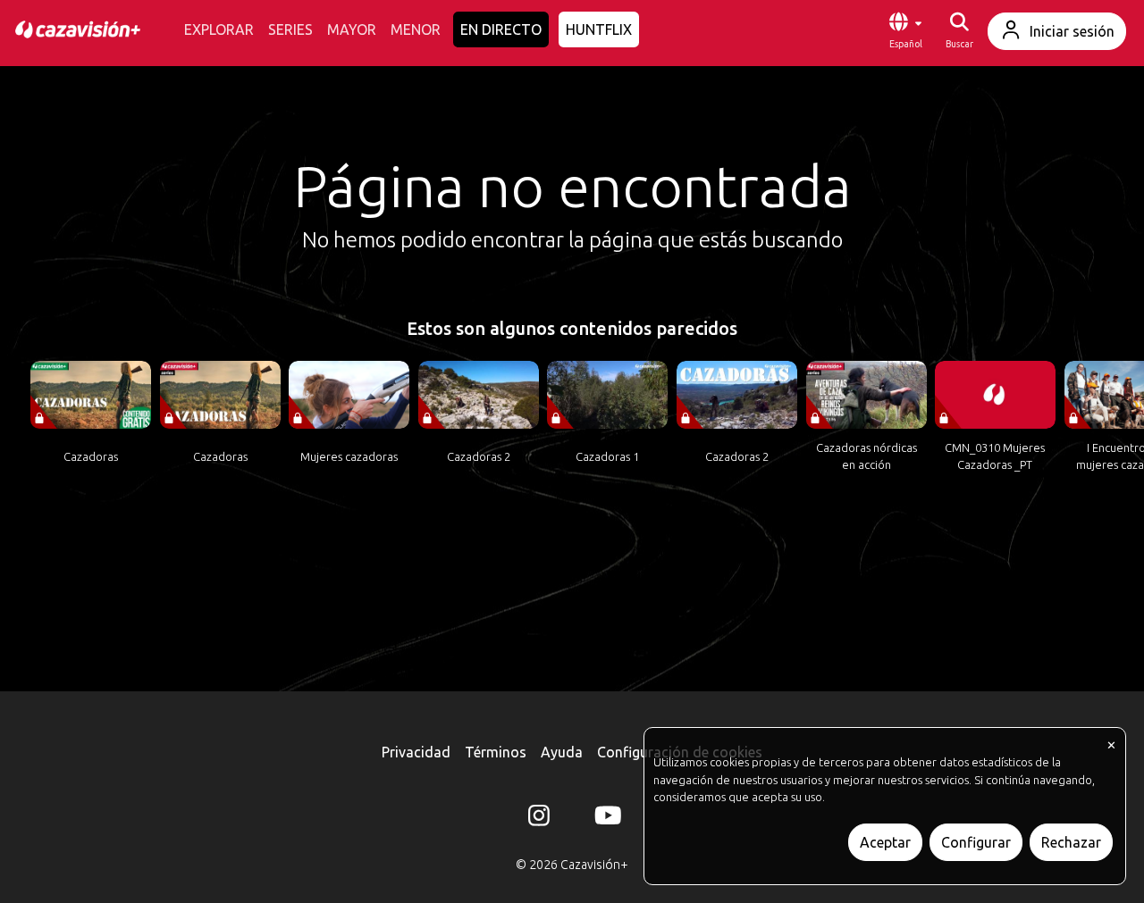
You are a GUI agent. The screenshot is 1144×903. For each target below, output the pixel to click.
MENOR (416, 29)
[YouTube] (605, 819)
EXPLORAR (219, 29)
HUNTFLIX (599, 29)
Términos (495, 752)
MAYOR (351, 29)
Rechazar (1071, 842)
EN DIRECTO (501, 29)
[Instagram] (539, 819)
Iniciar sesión (1072, 31)
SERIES (290, 29)
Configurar (976, 842)
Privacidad (416, 752)
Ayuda (562, 752)
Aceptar (885, 842)
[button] (905, 31)
